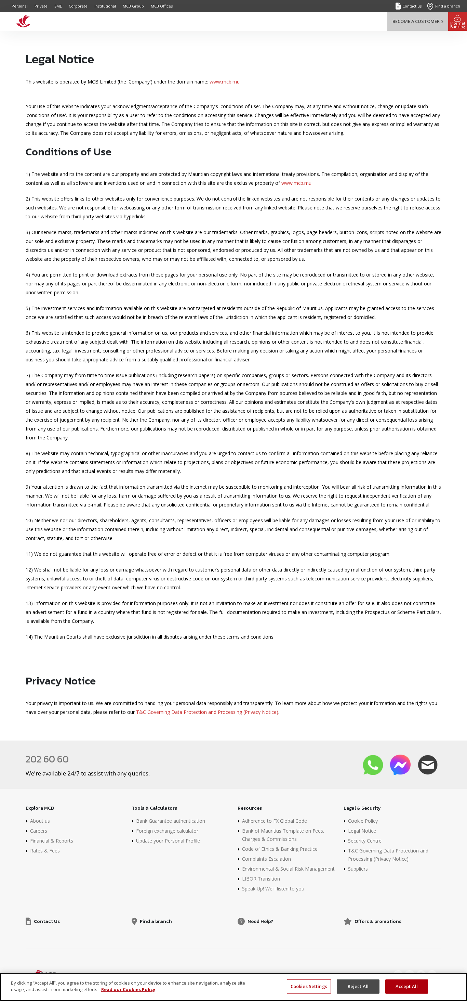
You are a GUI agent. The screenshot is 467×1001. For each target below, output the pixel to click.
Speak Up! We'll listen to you (273, 888)
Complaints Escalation (266, 859)
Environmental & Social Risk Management (288, 868)
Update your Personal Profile (168, 840)
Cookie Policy (363, 821)
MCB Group (133, 6)
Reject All (358, 986)
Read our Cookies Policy (128, 989)
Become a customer (416, 21)
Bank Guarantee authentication (170, 821)
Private (41, 6)
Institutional (105, 6)
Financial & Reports (51, 840)
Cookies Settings (309, 986)
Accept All (407, 986)
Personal (20, 6)
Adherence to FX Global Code (274, 821)
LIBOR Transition (261, 878)
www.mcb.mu (225, 81)
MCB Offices (162, 6)
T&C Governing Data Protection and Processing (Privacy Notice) (207, 712)
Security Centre (365, 840)
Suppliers (358, 868)
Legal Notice (362, 830)
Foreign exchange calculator (167, 830)
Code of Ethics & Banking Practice (280, 849)
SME (58, 6)
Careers (38, 830)
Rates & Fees (45, 850)
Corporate (78, 6)
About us (40, 821)
